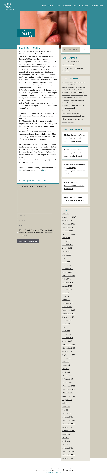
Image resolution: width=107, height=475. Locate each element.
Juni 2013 (66, 434)
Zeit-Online (81, 119)
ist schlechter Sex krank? (67, 92)
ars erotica (64, 84)
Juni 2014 (66, 406)
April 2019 (66, 262)
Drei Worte (64, 87)
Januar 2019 (67, 272)
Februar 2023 (67, 231)
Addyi (68, 82)
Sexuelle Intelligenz (78, 116)
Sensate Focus (41, 181)
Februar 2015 (67, 379)
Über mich (76, 6)
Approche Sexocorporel (77, 82)
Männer (85, 95)
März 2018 (66, 279)
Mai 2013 (65, 437)
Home (44, 6)
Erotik (76, 87)
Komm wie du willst (66, 95)
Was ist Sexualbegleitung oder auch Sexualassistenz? (74, 138)
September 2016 (68, 317)
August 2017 (67, 289)
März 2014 (66, 413)
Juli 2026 (65, 213)
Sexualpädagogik (66, 113)
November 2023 (68, 227)
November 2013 (68, 424)
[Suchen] (84, 49)
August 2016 (67, 320)
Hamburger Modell (28, 181)
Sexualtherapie (67, 116)
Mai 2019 (65, 258)
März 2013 (66, 444)
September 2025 (69, 217)
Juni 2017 (65, 293)
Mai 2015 (65, 369)
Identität (84, 89)
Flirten (80, 87)
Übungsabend (70, 122)
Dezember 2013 (68, 420)
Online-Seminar (79, 97)
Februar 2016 (67, 338)
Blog (101, 6)
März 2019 (66, 265)
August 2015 (67, 358)
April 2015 (66, 372)
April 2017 (66, 296)
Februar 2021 (67, 244)
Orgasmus (65, 100)
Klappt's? (80, 92)
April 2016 (66, 331)
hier (20, 170)
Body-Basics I (78, 84)
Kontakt (94, 6)
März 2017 (66, 300)
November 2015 (68, 348)
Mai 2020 (66, 251)
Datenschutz (57, 472)
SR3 (64, 118)
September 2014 (68, 396)
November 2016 (68, 313)
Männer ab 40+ (68, 65)
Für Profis (67, 6)
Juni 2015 (66, 365)
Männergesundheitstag (68, 97)
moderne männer (79, 95)
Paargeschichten (66, 102)
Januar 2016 (67, 341)
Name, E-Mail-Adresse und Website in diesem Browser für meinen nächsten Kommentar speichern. (37, 232)
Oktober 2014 (67, 393)
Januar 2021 (67, 248)
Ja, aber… (85, 6)
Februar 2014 (67, 417)
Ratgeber (73, 105)
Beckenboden (71, 84)
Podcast (81, 102)
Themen (50, 6)
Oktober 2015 (67, 351)
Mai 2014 (65, 410)
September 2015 (68, 355)
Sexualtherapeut (75, 113)
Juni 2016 (66, 324)
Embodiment (71, 87)
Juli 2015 (65, 362)
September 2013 (68, 431)
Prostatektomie (66, 105)
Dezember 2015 (68, 344)
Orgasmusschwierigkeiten (77, 100)
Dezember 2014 (68, 386)
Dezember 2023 (68, 224)
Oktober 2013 (67, 427)
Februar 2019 (67, 269)
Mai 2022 (66, 238)
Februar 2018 (67, 282)
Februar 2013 (67, 448)
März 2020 (66, 255)
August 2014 (67, 400)
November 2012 (68, 455)
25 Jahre (64, 82)
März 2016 (66, 334)
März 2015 (66, 375)
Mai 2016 (65, 327)
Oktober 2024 (68, 220)
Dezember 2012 (68, 451)
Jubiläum (75, 92)
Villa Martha (75, 119)
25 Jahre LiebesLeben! (71, 61)
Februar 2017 (67, 303)
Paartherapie (75, 102)
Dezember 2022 (68, 234)
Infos (59, 6)
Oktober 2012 (67, 458)
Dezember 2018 (68, 275)
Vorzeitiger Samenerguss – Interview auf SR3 (74, 171)
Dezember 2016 (68, 310)
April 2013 (66, 441)
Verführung (69, 119)
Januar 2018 (67, 286)
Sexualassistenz (81, 111)
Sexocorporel (68, 108)
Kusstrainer (73, 95)
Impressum (49, 472)
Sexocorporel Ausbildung (69, 111)
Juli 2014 (65, 403)
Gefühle (84, 87)
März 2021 (66, 241)
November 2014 (68, 389)
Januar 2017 (67, 306)
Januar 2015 (67, 382)
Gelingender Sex (66, 90)
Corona (83, 84)
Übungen (64, 122)
